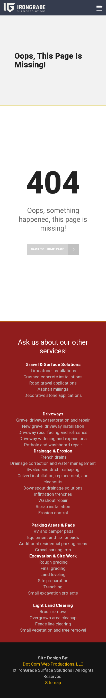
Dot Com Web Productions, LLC (53, 664)
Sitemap (53, 682)
